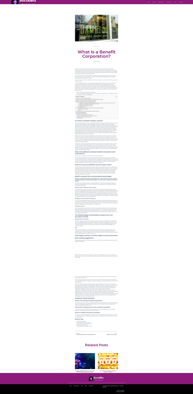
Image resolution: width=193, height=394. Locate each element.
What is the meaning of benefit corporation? (85, 114)
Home (149, 2)
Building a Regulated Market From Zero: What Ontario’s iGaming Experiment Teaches (85, 371)
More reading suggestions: (81, 112)
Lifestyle (154, 2)
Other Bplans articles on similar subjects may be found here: (87, 111)
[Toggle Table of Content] (116, 97)
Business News (160, 2)
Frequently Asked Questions (81, 113)
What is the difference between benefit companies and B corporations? (89, 99)
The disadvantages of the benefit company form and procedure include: (89, 107)
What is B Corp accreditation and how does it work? (86, 100)
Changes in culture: (83, 106)
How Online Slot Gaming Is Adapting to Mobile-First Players (108, 371)
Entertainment (168, 2)
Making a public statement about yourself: (86, 104)
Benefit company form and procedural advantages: (86, 101)
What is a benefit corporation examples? (84, 116)
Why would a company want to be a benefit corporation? (87, 115)
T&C (82, 385)
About (175, 2)
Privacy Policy (76, 385)
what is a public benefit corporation (84, 279)
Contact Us (181, 2)
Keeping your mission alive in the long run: (86, 105)
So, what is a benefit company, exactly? (83, 98)
